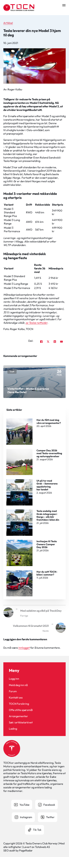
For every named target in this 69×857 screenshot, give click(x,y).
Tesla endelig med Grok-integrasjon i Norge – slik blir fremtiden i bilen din (48, 515)
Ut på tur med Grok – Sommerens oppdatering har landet (47, 485)
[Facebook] (41, 341)
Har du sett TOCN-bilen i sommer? (47, 573)
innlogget (24, 647)
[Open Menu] (64, 5)
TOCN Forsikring (19, 703)
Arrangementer (18, 716)
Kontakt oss (16, 697)
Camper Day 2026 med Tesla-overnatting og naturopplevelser (49, 453)
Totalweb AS (42, 847)
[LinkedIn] (54, 341)
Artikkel (8, 23)
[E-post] (61, 341)
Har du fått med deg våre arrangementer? (49, 421)
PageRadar (26, 850)
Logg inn (14, 678)
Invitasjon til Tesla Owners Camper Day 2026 (47, 544)
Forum (13, 691)
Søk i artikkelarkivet (21, 722)
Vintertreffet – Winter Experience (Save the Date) (28, 390)
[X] (48, 341)
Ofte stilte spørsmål (21, 710)
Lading (13, 728)
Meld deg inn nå (18, 685)
